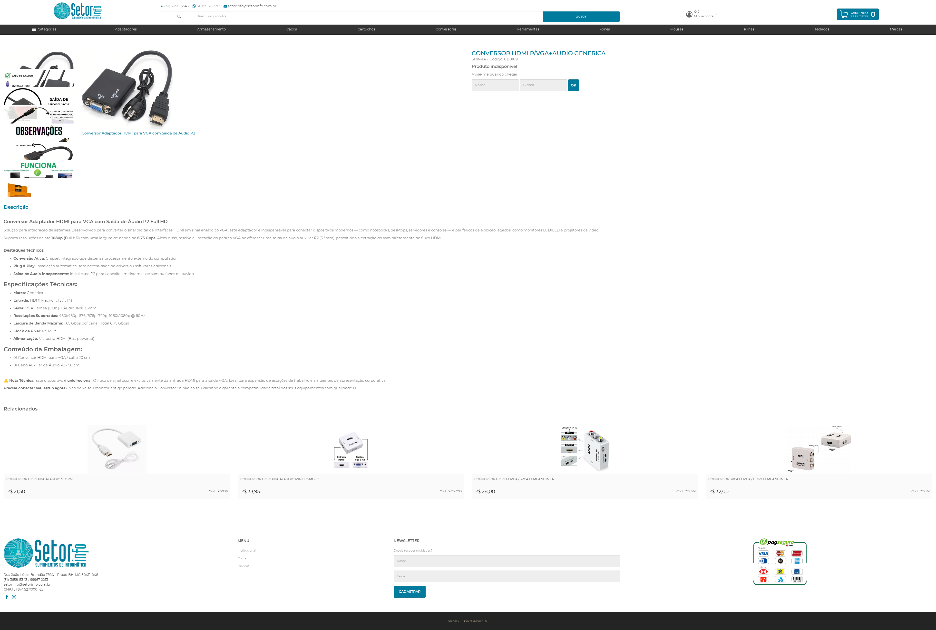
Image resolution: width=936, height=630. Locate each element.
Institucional (247, 550)
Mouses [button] (676, 29)
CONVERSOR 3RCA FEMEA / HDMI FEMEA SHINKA (748, 479)
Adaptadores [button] (126, 29)
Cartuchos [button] (366, 29)
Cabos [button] (291, 29)
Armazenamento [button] (211, 29)
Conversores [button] (446, 29)
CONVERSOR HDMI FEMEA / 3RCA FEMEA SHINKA (514, 479)
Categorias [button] (46, 29)
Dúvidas (243, 566)
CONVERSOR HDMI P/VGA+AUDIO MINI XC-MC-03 (279, 479)
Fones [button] (605, 29)
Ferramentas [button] (528, 29)
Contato (243, 558)
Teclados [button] (822, 29)
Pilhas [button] (749, 29)
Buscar (581, 16)
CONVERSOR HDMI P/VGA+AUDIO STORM (39, 479)
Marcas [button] (896, 29)
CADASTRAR (409, 591)
